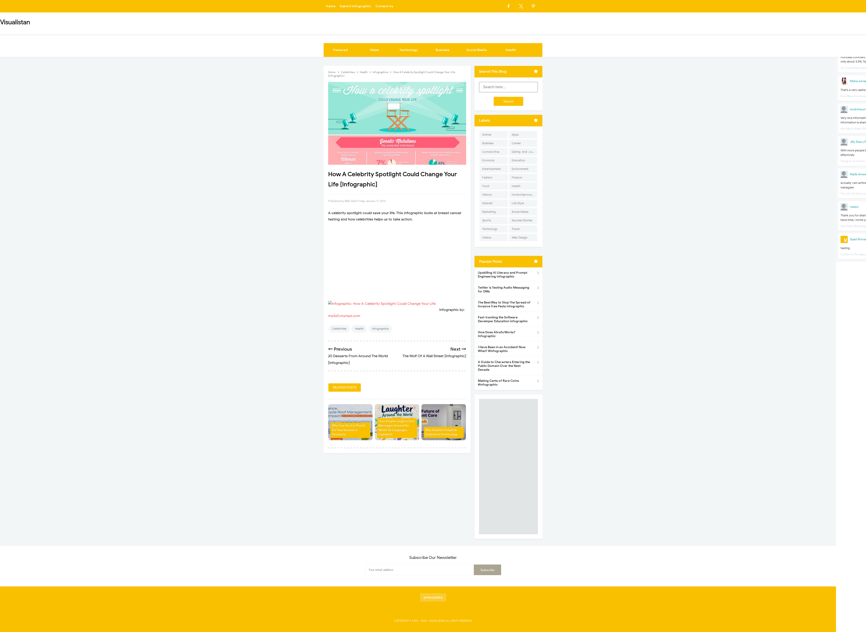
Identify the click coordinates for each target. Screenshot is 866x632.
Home (330, 6)
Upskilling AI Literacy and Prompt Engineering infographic (502, 274)
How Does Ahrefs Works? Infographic (496, 334)
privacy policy (433, 597)
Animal (486, 135)
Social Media (477, 50)
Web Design (519, 237)
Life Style (518, 203)
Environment (520, 169)
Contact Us (384, 6)
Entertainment (491, 169)
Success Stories (522, 220)
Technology (408, 50)
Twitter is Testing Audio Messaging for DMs (503, 289)
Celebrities (339, 329)
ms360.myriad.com (344, 316)
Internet (487, 203)
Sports (486, 220)
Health (511, 50)
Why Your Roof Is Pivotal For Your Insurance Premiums (348, 430)
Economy (488, 160)
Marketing (489, 212)
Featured (340, 50)
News (374, 50)
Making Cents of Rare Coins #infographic (498, 383)
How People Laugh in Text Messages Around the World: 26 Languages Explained (396, 428)
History (487, 195)
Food (485, 186)
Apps (515, 135)
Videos (486, 237)
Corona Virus (490, 152)
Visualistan (437, 620)
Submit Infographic (355, 6)
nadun (854, 207)
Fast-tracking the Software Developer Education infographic (503, 319)
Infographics (380, 329)
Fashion (487, 177)
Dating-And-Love (523, 152)
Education (518, 160)
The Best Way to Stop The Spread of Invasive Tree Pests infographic (504, 304)
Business (443, 50)
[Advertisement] (397, 258)
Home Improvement (524, 195)
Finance (517, 177)
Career (516, 143)
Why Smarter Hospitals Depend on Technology (441, 432)
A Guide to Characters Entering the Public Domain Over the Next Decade (504, 366)
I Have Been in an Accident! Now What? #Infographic (501, 349)
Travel (516, 229)
